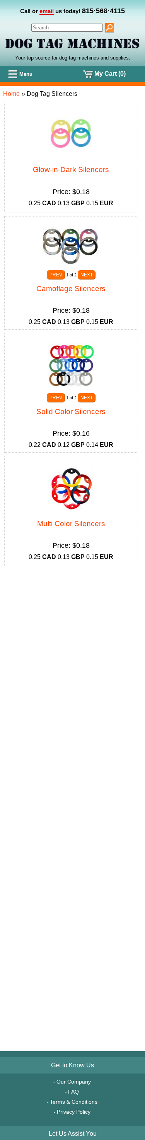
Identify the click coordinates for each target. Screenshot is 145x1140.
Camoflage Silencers (71, 289)
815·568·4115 (103, 11)
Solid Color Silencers (71, 411)
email (46, 11)
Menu (25, 74)
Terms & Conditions (73, 1102)
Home (11, 93)
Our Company (73, 1082)
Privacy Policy (73, 1112)
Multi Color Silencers (71, 524)
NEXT (86, 275)
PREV (55, 275)
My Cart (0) (110, 73)
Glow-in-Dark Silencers (71, 169)
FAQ (73, 1092)
